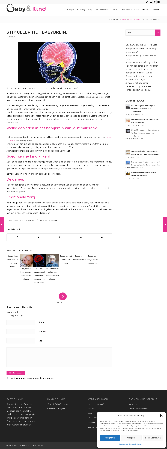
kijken (109, 137)
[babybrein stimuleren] (59, 62)
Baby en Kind (21, 445)
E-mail (42, 331)
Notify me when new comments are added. (32, 378)
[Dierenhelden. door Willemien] (165, 224)
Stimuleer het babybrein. (137, 83)
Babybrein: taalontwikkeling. (139, 72)
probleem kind (94, 408)
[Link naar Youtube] (158, 2)
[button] (161, 415)
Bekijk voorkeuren (153, 438)
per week (132, 404)
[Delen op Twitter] (38, 237)
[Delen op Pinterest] (59, 237)
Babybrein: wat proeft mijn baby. (141, 62)
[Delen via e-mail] (101, 237)
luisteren (11, 140)
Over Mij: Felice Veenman (57, 404)
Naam (42, 322)
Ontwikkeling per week (138, 408)
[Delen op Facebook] (17, 237)
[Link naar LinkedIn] (151, 2)
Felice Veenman (51, 220)
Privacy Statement (135, 444)
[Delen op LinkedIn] (80, 237)
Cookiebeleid (123, 444)
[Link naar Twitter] (147, 2)
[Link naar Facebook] (143, 2)
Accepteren (110, 438)
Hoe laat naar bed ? (96, 404)
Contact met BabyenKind (57, 408)
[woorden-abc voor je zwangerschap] (2, 224)
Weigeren (131, 438)
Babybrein (11, 37)
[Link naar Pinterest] (154, 2)
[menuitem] (70, 10)
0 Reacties (30, 220)
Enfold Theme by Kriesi (35, 445)
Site (40, 340)
